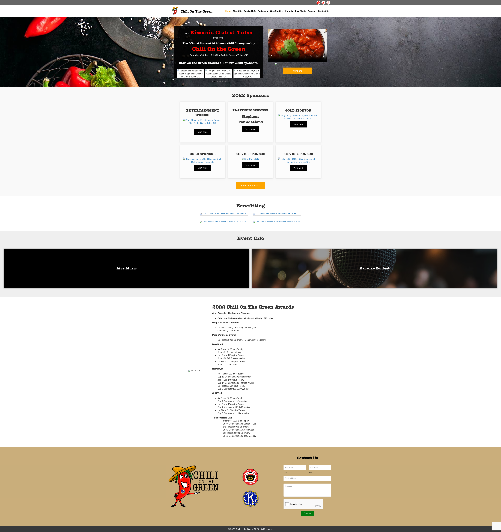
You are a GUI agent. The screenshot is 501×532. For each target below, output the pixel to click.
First (285, 472)
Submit (307, 513)
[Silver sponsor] (298, 160)
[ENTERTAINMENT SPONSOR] (203, 121)
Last (310, 472)
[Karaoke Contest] (374, 268)
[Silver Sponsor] (250, 159)
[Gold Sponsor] (298, 117)
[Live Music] (126, 268)
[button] (318, 3)
